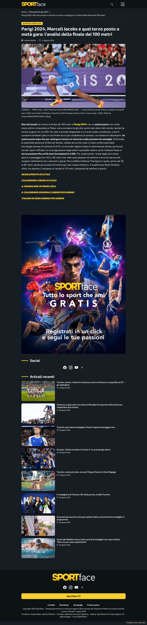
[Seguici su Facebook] (65, 367)
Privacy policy (93, 605)
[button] (112, 4)
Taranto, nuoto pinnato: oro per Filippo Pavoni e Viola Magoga (86, 472)
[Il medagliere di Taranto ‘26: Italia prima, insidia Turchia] (38, 503)
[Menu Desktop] (123, 4)
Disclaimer (64, 605)
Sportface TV (74, 596)
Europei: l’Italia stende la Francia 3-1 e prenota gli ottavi (83, 449)
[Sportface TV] (73, 284)
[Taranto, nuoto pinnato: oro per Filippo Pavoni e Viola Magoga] (38, 481)
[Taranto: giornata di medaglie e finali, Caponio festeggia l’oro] (38, 436)
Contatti (51, 605)
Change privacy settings (135, 622)
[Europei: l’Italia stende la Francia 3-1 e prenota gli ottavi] (38, 458)
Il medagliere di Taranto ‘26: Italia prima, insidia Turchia (83, 494)
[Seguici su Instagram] (70, 367)
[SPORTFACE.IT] (33, 3)
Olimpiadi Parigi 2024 (32, 23)
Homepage (78, 605)
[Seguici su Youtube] (76, 367)
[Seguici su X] (82, 367)
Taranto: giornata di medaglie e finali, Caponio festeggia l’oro (86, 427)
